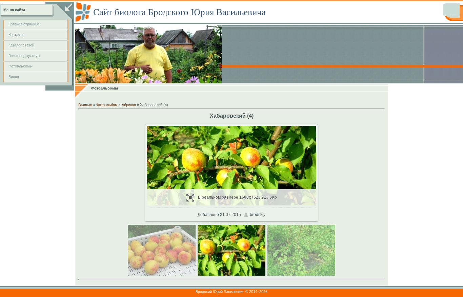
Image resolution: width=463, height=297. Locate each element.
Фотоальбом (107, 105)
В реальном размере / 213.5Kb (237, 197)
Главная (85, 105)
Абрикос (129, 105)
